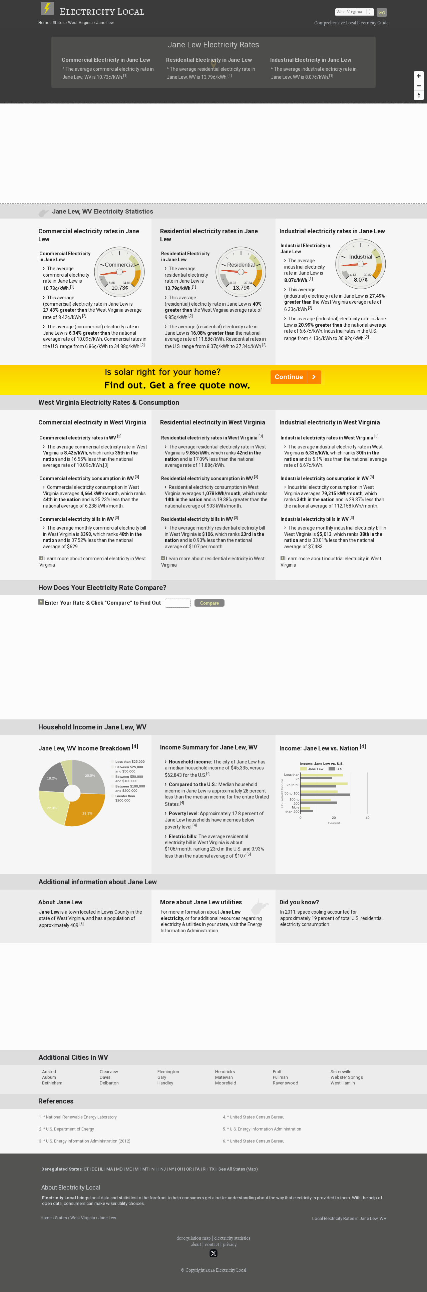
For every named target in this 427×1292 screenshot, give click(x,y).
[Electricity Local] (49, 11)
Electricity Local (101, 11)
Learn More (142, 647)
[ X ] (317, 593)
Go (381, 12)
